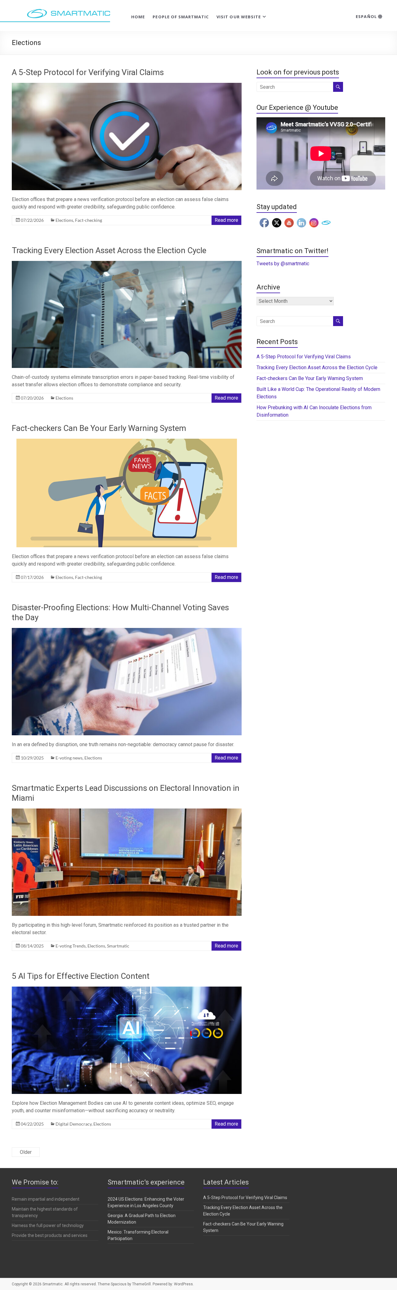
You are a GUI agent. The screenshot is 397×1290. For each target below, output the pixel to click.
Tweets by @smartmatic (282, 264)
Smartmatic (118, 945)
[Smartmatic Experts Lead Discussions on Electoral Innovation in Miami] (127, 811)
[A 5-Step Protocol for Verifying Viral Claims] (127, 86)
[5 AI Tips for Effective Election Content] (127, 989)
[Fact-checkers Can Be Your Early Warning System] (126, 442)
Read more (226, 220)
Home (138, 17)
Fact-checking (88, 220)
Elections (64, 220)
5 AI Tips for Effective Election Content (80, 976)
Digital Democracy (73, 1124)
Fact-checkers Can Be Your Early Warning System (100, 428)
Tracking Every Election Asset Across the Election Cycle (109, 250)
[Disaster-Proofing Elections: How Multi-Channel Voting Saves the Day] (127, 631)
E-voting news (69, 757)
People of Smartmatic (181, 17)
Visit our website (238, 17)
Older (26, 1152)
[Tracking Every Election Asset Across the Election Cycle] (127, 264)
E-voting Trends (71, 945)
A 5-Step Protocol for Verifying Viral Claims (88, 72)
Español (367, 16)
